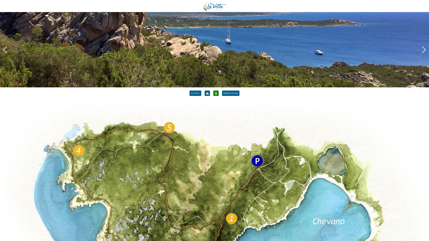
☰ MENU (195, 93)
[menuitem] (195, 93)
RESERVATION (230, 93)
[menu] (195, 93)
